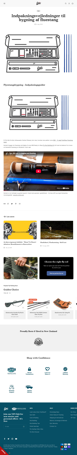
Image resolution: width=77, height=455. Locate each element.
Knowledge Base (54, 412)
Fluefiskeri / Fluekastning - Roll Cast (53, 242)
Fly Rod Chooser (34, 432)
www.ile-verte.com (18, 195)
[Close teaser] (9, 453)
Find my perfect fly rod (56, 273)
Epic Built (32, 415)
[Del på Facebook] (7, 203)
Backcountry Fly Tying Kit (62, 312)
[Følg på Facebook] (5, 439)
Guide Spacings (34, 426)
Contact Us (53, 426)
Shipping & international (56, 417)
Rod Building (33, 420)
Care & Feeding (34, 417)
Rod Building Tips (35, 423)
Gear (38, 11)
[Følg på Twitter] (8, 439)
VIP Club (73, 417)
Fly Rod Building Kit (48, 145)
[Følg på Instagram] (12, 439)
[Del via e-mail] (19, 203)
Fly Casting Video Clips (36, 429)
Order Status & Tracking (56, 415)
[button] (4, 450)
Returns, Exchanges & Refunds (58, 420)
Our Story (73, 412)
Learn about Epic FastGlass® (38, 412)
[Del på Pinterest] (15, 203)
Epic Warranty (54, 423)
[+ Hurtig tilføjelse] (23, 307)
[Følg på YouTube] (16, 439)
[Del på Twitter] (11, 203)
